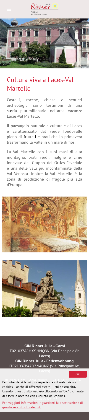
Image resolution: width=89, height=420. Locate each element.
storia (12, 110)
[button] (44, 288)
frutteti (31, 136)
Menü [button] (9, 9)
